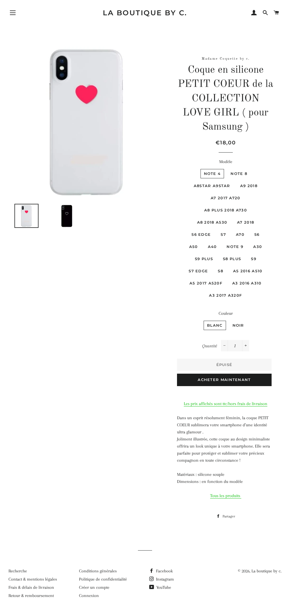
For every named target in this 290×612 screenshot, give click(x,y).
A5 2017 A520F (205, 283)
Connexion (89, 595)
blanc (215, 325)
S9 (253, 258)
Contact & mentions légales (32, 579)
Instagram (164, 579)
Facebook (164, 571)
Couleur (226, 313)
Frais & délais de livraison (31, 587)
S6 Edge (201, 234)
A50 (193, 246)
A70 (240, 234)
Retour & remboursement (31, 595)
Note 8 (239, 173)
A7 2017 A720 (225, 198)
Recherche (17, 571)
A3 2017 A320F (225, 295)
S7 (223, 234)
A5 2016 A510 (248, 271)
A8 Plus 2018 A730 (225, 210)
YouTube (163, 587)
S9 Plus (204, 258)
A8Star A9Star (212, 185)
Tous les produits (225, 495)
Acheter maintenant (224, 379)
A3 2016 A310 (247, 283)
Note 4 (212, 173)
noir (238, 325)
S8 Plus (232, 258)
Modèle (225, 161)
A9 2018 (248, 185)
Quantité (209, 345)
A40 (212, 246)
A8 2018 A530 (212, 222)
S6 (257, 234)
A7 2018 (245, 222)
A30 (257, 246)
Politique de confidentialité (103, 579)
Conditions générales (98, 571)
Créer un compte (94, 587)
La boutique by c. (145, 12)
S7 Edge (198, 271)
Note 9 (235, 246)
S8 (220, 271)
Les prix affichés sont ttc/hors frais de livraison (225, 403)
